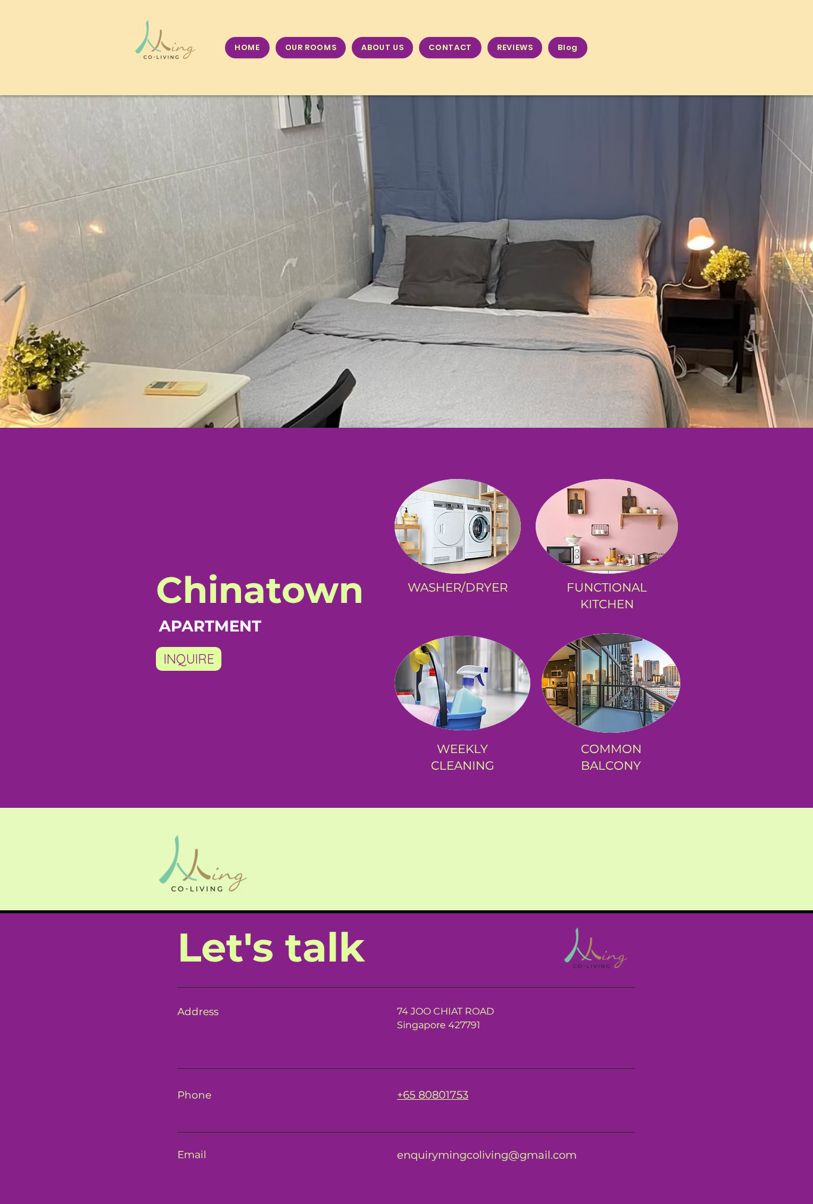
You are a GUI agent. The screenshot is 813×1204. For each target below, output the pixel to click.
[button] (406, 261)
